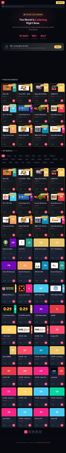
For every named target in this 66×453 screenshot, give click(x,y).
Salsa (32, 159)
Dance (13, 159)
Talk (22, 162)
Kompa (9, 156)
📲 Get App (60, 2)
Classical (52, 156)
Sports (29, 162)
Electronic (5, 159)
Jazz (39, 156)
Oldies (10, 162)
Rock (20, 156)
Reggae (20, 159)
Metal (4, 162)
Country (55, 159)
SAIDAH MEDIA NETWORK (43, 442)
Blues (45, 156)
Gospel (39, 159)
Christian (47, 159)
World (51, 162)
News (16, 162)
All (3, 156)
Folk (62, 159)
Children (45, 162)
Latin (26, 159)
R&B (34, 156)
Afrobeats (37, 162)
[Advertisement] (33, 65)
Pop (15, 156)
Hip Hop (27, 156)
